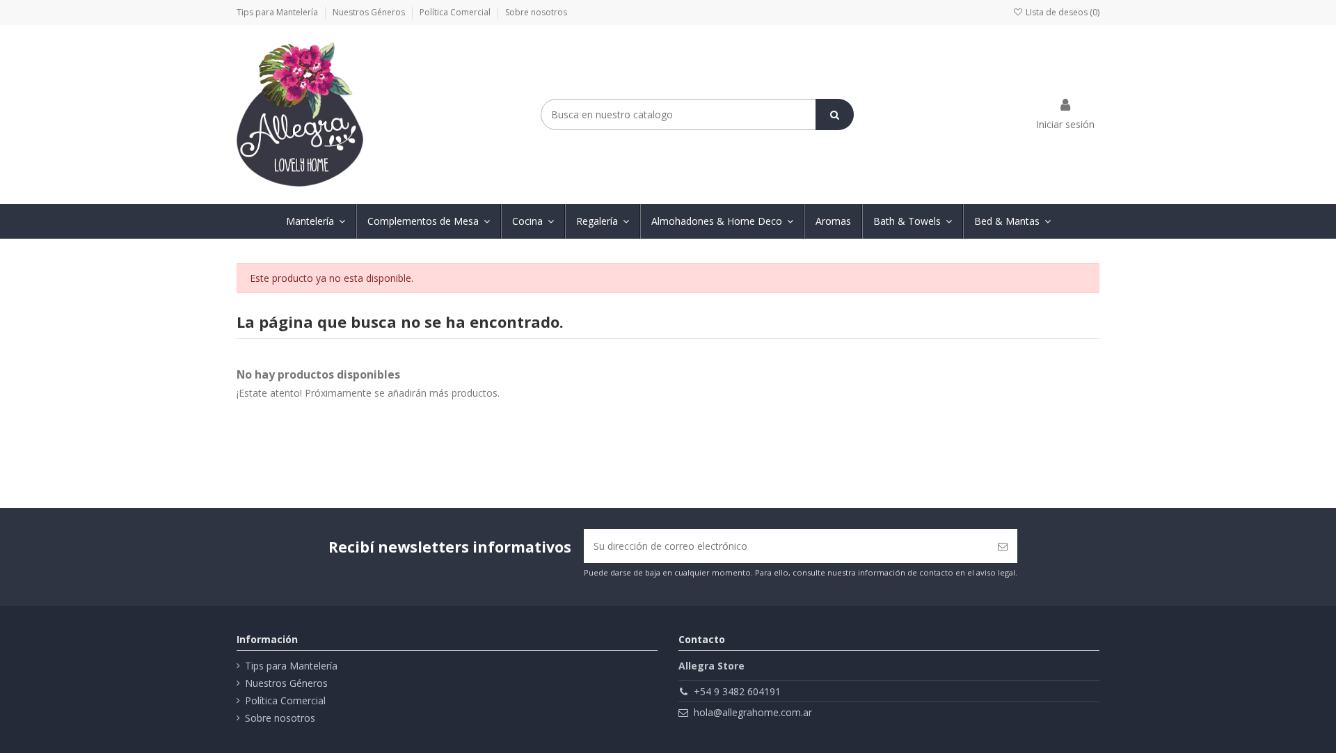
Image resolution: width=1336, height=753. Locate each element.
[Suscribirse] (1002, 546)
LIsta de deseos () (1061, 12)
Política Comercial (456, 12)
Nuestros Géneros (370, 12)
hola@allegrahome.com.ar (753, 712)
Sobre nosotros (536, 12)
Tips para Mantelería (278, 12)
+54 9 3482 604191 (737, 691)
